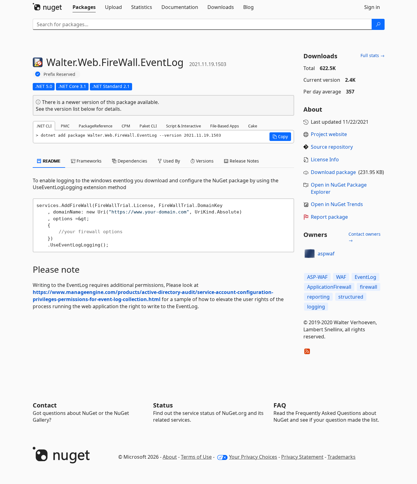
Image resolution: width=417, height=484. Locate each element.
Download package (333, 172)
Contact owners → (364, 237)
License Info (325, 159)
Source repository (332, 146)
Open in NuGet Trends (337, 204)
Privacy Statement (302, 456)
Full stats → (373, 55)
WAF (341, 277)
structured (350, 296)
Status (163, 405)
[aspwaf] (309, 253)
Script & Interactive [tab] (183, 126)
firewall (368, 286)
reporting (318, 296)
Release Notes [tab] (243, 161)
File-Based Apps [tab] (224, 126)
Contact (45, 405)
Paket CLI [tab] (148, 126)
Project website (329, 134)
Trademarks (341, 456)
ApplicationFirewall (329, 286)
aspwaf (326, 253)
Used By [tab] (171, 161)
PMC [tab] (65, 126)
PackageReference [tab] (95, 126)
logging (316, 306)
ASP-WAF (317, 277)
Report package (329, 216)
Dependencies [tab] (131, 161)
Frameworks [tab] (88, 161)
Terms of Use (196, 456)
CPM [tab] (126, 126)
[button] (280, 136)
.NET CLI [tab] (44, 126)
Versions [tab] (204, 161)
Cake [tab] (252, 126)
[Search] (378, 24)
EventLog (365, 277)
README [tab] (51, 161)
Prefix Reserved (59, 74)
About (170, 456)
